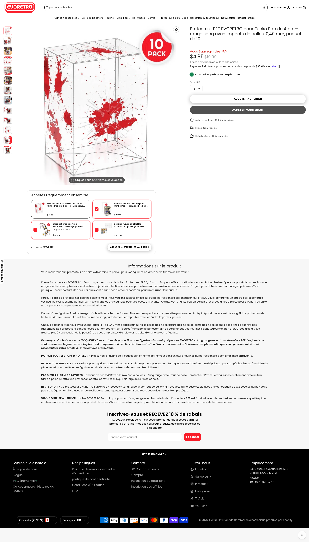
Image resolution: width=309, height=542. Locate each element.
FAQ (75, 491)
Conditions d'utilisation (88, 485)
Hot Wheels (138, 18)
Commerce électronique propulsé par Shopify (263, 520)
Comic (151, 18)
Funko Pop (122, 18)
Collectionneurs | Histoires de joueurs (33, 489)
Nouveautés (228, 18)
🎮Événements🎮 (25, 481)
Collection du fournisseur (204, 18)
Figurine (109, 18)
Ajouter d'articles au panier (129, 247)
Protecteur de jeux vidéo (174, 18)
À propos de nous (25, 469)
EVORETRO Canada (221, 520)
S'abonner (192, 437)
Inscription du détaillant (148, 481)
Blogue (18, 475)
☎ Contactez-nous (145, 469)
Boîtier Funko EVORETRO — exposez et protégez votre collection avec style (129, 226)
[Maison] (19, 8)
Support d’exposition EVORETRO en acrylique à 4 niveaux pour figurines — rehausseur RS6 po (68, 228)
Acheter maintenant (248, 109)
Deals (251, 18)
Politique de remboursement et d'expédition (94, 471)
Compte (280, 7)
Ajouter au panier (248, 98)
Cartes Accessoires (65, 18)
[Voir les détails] (106, 209)
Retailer (242, 18)
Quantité (195, 82)
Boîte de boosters (92, 18)
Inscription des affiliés (146, 487)
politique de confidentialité (91, 479)
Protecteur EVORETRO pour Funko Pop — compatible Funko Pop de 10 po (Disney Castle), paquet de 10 (131, 207)
